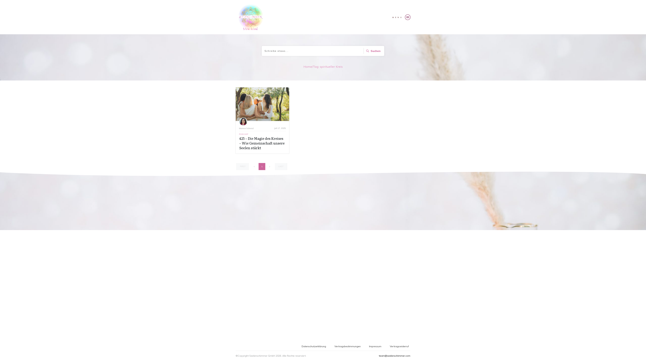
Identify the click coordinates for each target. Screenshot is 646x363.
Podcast (243, 134)
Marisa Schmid (246, 128)
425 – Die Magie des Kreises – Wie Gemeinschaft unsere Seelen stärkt (262, 143)
